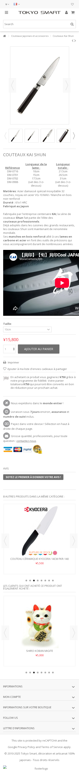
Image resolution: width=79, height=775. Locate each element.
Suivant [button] (67, 85)
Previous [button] (5, 135)
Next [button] (74, 135)
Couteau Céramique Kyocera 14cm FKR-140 (39, 559)
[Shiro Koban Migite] (39, 623)
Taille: (7, 324)
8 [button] (53, 580)
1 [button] (26, 580)
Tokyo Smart (29, 753)
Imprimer (13, 362)
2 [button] (30, 580)
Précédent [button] (12, 85)
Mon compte (12, 697)
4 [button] (38, 580)
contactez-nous (26, 441)
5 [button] (41, 580)
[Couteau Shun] (15, 135)
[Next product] (75, 40)
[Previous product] (72, 40)
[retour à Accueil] (4, 36)
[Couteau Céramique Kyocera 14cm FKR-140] (39, 531)
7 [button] (49, 580)
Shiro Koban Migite (39, 651)
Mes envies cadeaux (72, 4)
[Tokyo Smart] (39, 12)
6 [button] (45, 580)
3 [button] (34, 580)
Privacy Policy (26, 747)
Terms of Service (52, 747)
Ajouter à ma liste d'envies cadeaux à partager (37, 369)
